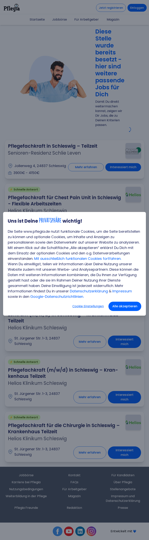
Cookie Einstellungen (88, 306)
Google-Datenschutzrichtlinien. (57, 296)
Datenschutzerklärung (89, 291)
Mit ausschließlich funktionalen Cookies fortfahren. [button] (77, 258)
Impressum (122, 291)
